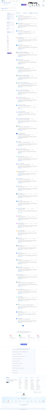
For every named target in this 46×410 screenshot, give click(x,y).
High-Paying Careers (34, 6)
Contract (31, 45)
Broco (19, 297)
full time (33, 134)
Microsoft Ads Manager (33, 389)
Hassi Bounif (22, 304)
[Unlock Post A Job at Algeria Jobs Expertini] (25, 409)
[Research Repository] (0, 9)
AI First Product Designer (20, 274)
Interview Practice (26, 384)
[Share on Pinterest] (20, 20)
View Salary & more (20, 24)
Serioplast (19, 304)
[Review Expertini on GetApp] (39, 401)
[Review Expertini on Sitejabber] (28, 401)
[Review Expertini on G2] (8, 401)
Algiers (22, 23)
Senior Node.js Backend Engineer (21, 230)
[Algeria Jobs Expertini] (11, 377)
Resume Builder (26, 381)
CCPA (19, 385)
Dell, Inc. (19, 164)
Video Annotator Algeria (20, 30)
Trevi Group (19, 126)
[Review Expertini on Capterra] (16, 401)
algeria (23, 223)
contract (30, 238)
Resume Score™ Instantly (38, 6)
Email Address (8, 40)
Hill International (20, 171)
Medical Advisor (19, 259)
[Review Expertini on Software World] (31, 401)
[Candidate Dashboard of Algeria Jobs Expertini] (20, 409)
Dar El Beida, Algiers (23, 164)
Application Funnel (32, 384)
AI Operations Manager (20, 252)
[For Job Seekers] (0, 6)
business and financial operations (26, 186)
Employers (32, 377)
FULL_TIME (33, 68)
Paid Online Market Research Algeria (21, 111)
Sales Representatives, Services (28, 164)
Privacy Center (20, 384)
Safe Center (20, 381)
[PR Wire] (0, 10)
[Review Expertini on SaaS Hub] (43, 401)
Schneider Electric (20, 67)
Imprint (37, 383)
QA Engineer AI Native (20, 311)
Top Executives (27, 201)
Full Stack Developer (20, 245)
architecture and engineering (25, 238)
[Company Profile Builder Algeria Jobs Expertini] (24, 409)
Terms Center (20, 383)
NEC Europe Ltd (20, 223)
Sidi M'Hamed (22, 149)
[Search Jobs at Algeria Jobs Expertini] (21, 409)
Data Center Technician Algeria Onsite (21, 97)
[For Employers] (0, 7)
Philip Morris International (21, 105)
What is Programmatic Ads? (38, 388)
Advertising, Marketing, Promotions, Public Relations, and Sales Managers (25, 68)
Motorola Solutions (20, 90)
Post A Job (31, 381)
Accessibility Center (20, 382)
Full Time (34, 105)
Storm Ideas (20, 253)
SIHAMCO (19, 16)
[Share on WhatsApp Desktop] (7, 8)
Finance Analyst (19, 215)
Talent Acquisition (32, 383)
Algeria (23, 90)
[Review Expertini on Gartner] (4, 401)
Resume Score (26, 382)
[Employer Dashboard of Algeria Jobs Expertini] (23, 409)
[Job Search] (0, 5)
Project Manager (19, 141)
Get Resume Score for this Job (26, 24)
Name (7, 37)
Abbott (19, 216)
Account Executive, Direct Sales (21, 156)
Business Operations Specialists (26, 45)
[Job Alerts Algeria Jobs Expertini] (22, 409)
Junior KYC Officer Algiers (20, 178)
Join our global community (30, 6)
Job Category (8, 13)
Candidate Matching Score (33, 386)
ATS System (32, 382)
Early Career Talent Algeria (20, 59)
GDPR (19, 386)
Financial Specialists (25, 216)
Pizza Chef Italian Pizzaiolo (20, 15)
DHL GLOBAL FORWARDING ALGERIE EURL (22, 282)
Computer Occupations (27, 171)
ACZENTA (19, 149)
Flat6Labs (19, 45)
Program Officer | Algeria (20, 44)
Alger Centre (22, 297)
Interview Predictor (26, 385)
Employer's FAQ (38, 385)
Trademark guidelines (26, 404)
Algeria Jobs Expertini (8, 379)
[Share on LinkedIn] (5, 8)
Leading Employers (35, 5)
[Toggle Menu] (0, 2)
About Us (37, 381)
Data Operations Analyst (20, 318)
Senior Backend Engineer (20, 296)
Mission (37, 382)
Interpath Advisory (20, 267)
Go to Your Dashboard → (23, 344)
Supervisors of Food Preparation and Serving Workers (28, 16)
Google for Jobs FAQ (38, 386)
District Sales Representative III (21, 289)
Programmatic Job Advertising (32, 387)
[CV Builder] (0, 8)
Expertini (38, 377)
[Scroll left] (8, 337)
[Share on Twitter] (4, 8)
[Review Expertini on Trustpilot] (12, 401)
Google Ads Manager (32, 388)
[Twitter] (7, 381)
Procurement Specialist (20, 193)
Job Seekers (26, 377)
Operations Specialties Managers (27, 126)
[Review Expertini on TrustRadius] (24, 401)
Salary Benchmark (26, 387)
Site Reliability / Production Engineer (21, 208)
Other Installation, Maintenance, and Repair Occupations (29, 304)
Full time (35, 16)
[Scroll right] (39, 337)
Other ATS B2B (38, 387)
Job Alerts (25, 386)
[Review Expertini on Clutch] (20, 401)
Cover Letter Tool (26, 383)
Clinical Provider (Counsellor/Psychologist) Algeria (23, 82)
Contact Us (37, 384)
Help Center (20, 380)
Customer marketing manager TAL (21, 133)
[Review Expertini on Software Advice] (35, 401)
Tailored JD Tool (32, 385)
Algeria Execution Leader (20, 37)
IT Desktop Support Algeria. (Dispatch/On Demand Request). (24, 118)
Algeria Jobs (23, 395)
